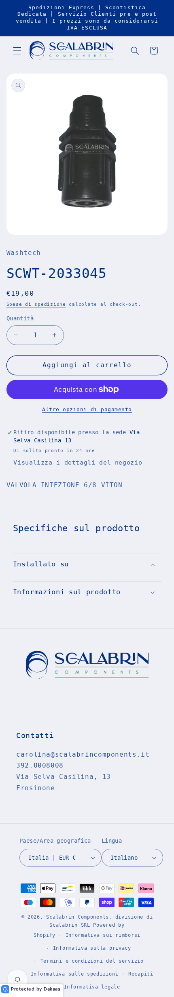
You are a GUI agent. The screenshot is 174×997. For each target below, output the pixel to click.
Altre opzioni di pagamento (87, 409)
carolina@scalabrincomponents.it (83, 754)
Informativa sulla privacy (92, 948)
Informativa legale (92, 987)
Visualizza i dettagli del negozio (77, 462)
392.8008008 (40, 765)
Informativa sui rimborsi (103, 935)
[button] (17, 50)
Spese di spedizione (36, 304)
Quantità (20, 318)
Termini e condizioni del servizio (92, 961)
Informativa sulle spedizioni (75, 974)
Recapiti (140, 974)
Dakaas (52, 989)
